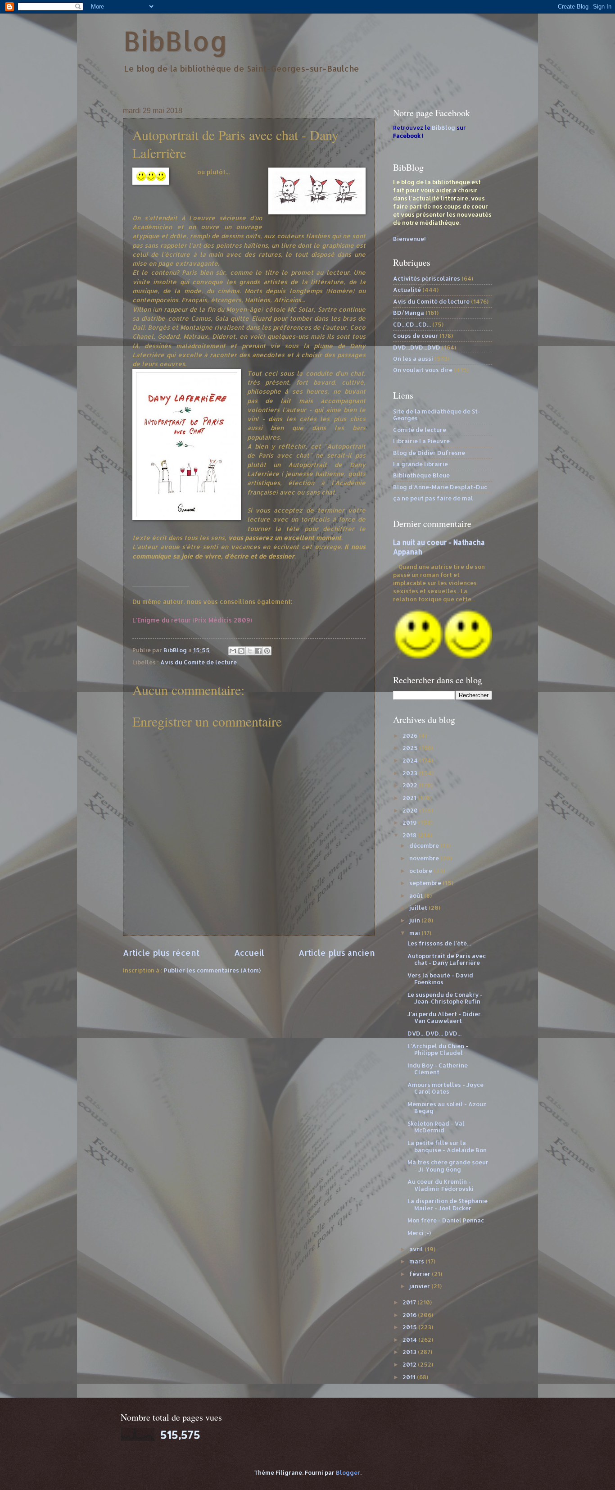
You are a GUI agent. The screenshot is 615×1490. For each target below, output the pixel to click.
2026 (410, 735)
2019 (410, 822)
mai (415, 932)
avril (417, 1249)
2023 (410, 773)
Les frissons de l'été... (439, 943)
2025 (410, 747)
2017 (409, 1302)
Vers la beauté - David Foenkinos (440, 979)
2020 (410, 810)
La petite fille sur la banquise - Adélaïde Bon (447, 1146)
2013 (410, 1351)
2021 (410, 797)
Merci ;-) (419, 1232)
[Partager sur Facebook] (258, 650)
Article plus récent (161, 952)
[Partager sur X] (249, 650)
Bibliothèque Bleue (421, 475)
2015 (410, 1327)
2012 (410, 1364)
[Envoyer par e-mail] (232, 650)
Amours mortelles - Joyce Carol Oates (445, 1088)
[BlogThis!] (241, 650)
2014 (410, 1339)
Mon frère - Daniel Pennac (445, 1220)
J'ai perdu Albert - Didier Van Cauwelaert (444, 1017)
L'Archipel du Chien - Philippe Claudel (437, 1049)
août (416, 895)
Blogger (348, 1472)
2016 (410, 1314)
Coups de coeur (415, 335)
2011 (409, 1377)
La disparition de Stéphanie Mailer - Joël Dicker (447, 1204)
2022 (410, 785)
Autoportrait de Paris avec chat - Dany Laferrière (446, 959)
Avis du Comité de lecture (198, 662)
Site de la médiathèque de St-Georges (436, 415)
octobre (421, 870)
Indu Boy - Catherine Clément (437, 1069)
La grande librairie (420, 464)
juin (415, 920)
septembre (426, 882)
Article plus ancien (336, 952)
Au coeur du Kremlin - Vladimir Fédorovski (440, 1185)
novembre (424, 858)
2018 (410, 835)
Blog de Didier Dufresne (429, 452)
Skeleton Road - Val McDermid (436, 1127)
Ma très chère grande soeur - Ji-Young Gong (447, 1165)
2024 (410, 760)
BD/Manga (408, 312)
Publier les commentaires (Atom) (212, 970)
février (420, 1273)
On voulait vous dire (422, 369)
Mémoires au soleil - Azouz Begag (446, 1107)
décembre (424, 845)
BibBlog (175, 40)
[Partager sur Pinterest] (266, 650)
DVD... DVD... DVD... (434, 1033)
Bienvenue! (409, 238)
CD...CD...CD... (412, 324)
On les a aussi (413, 358)
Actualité (407, 289)
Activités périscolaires (426, 278)
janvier (420, 1286)
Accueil (249, 952)
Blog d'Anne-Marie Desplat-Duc (440, 487)
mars (417, 1261)
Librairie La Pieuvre (421, 441)
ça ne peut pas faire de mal (433, 498)
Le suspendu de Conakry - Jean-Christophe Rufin (445, 998)
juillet (419, 907)
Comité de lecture (419, 429)
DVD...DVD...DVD (416, 347)
